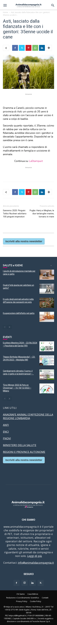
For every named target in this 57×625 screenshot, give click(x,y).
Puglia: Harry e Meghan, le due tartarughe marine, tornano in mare (42, 213)
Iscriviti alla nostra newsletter (23, 241)
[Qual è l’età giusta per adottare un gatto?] (46, 289)
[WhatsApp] (35, 48)
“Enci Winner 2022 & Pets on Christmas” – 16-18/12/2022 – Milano (17, 388)
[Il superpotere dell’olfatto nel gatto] (46, 317)
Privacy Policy (21, 601)
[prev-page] (5, 327)
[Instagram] (24, 583)
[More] (49, 48)
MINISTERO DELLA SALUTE (19, 445)
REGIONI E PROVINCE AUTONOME (24, 452)
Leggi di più (34, 556)
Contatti (45, 597)
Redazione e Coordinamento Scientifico (22, 597)
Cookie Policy (35, 601)
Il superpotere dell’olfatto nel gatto (18, 313)
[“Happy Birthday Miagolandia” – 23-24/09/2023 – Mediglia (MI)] (46, 360)
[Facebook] (15, 48)
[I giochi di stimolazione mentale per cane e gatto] (46, 275)
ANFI (6, 425)
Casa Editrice (32, 594)
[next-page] (9, 327)
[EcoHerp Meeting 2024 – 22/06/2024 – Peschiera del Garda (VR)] (46, 346)
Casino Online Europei (17, 468)
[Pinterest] (28, 48)
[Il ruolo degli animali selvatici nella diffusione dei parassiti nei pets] (46, 303)
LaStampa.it (36, 161)
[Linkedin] (42, 48)
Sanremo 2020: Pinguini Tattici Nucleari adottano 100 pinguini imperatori (14, 213)
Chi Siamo (21, 594)
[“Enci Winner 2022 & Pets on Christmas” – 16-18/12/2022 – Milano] (46, 388)
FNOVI (7, 438)
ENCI (6, 431)
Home (5, 12)
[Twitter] (22, 48)
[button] (5, 5)
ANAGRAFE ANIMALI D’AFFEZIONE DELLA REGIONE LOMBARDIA (28, 416)
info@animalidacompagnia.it (36, 562)
